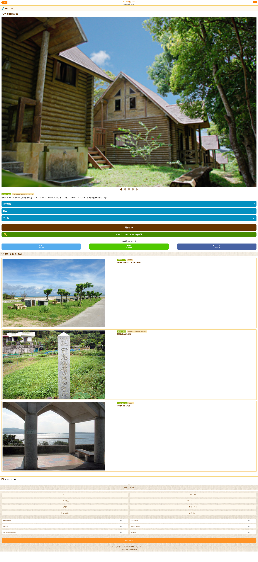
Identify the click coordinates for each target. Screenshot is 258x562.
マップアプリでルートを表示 (129, 234)
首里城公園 (133, 532)
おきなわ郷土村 (134, 520)
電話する (129, 227)
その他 (6, 218)
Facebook (216, 246)
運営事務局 (193, 494)
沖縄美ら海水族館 (7, 520)
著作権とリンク (193, 507)
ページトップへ (129, 487)
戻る (5, 3)
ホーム (65, 494)
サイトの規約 (65, 501)
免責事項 (65, 507)
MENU (255, 2)
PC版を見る (129, 540)
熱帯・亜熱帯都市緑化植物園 (9, 532)
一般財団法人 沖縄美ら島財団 (129, 549)
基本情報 (7, 204)
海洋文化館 (5, 526)
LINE (129, 246)
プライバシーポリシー (193, 501)
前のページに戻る (11, 479)
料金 (5, 211)
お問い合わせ (193, 513)
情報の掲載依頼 (65, 513)
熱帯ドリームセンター (136, 526)
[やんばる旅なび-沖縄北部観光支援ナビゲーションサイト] (129, 3)
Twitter (41, 246)
